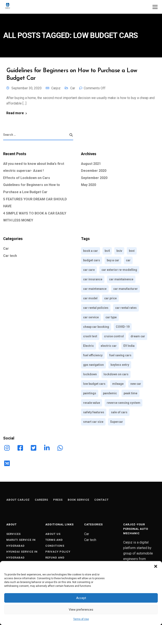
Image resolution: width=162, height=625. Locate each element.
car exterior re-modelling (119, 269)
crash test (90, 336)
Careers (41, 499)
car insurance (92, 279)
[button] (156, 566)
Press (58, 499)
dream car (138, 336)
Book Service (78, 499)
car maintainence (121, 279)
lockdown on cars (116, 374)
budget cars (91, 260)
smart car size (93, 421)
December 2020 (93, 171)
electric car (109, 345)
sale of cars (119, 412)
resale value (91, 402)
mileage (118, 383)
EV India (129, 345)
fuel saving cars (120, 355)
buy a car (113, 260)
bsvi (132, 250)
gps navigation (93, 364)
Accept (81, 598)
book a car (90, 250)
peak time (130, 393)
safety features (93, 412)
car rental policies (95, 307)
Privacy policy (57, 551)
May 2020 (88, 185)
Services (13, 534)
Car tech (10, 256)
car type (111, 317)
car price (110, 298)
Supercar (116, 421)
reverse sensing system (123, 402)
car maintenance (95, 288)
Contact (101, 499)
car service (91, 317)
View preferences (81, 609)
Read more (15, 113)
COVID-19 (123, 326)
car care (89, 269)
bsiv (119, 250)
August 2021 (91, 164)
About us (53, 534)
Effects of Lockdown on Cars (26, 178)
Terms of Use (81, 619)
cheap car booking (96, 326)
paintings (89, 393)
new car (135, 383)
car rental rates (126, 307)
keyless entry (120, 364)
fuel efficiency (93, 355)
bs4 (107, 250)
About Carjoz (18, 499)
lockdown (90, 374)
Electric (88, 345)
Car (72, 88)
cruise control (114, 336)
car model (90, 298)
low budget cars (94, 383)
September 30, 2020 (26, 88)
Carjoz (56, 88)
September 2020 (94, 178)
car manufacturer (125, 288)
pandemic (110, 393)
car (128, 260)
